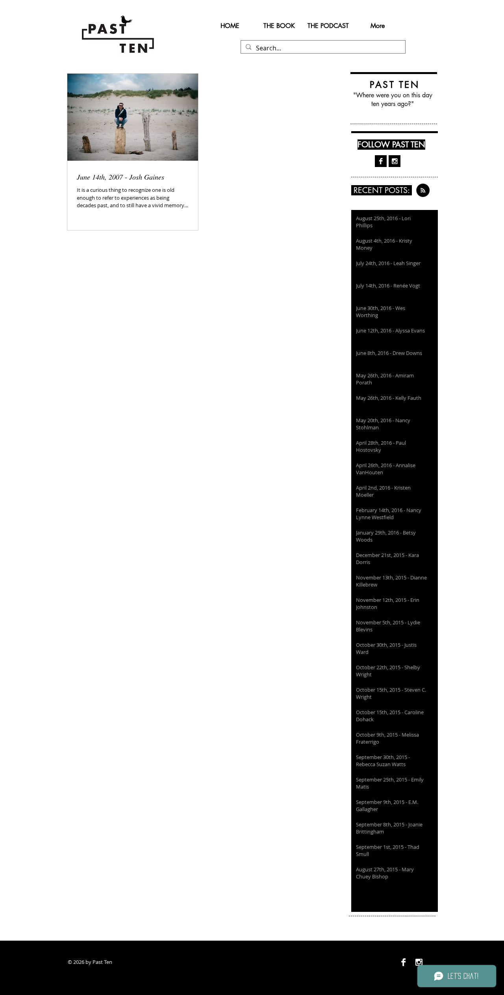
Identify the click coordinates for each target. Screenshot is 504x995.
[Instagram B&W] (394, 161)
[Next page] (416, 897)
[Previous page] (373, 897)
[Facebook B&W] (381, 161)
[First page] (354, 897)
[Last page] (435, 897)
